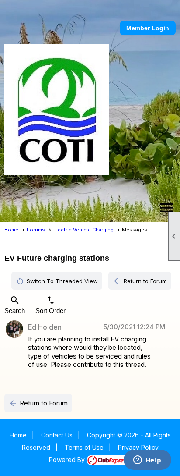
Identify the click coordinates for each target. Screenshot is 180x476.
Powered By (68, 459)
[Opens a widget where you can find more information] (147, 461)
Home (11, 230)
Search (14, 304)
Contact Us (57, 435)
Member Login (147, 28)
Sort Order (50, 304)
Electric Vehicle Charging (83, 230)
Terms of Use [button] (84, 447)
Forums (36, 230)
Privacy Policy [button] (138, 447)
